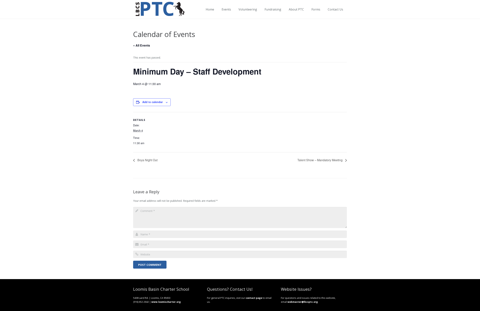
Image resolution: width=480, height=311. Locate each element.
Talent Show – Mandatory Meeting (320, 160)
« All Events (141, 45)
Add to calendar (152, 102)
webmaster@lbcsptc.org (302, 301)
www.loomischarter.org (166, 301)
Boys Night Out (147, 160)
